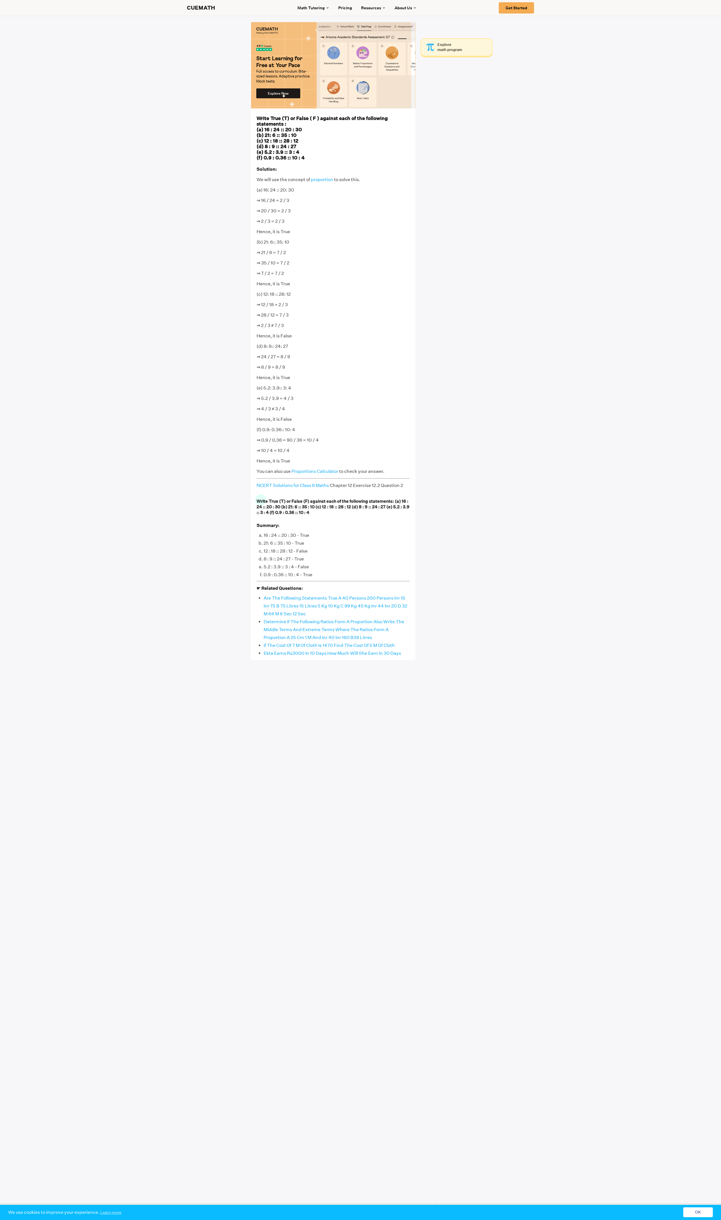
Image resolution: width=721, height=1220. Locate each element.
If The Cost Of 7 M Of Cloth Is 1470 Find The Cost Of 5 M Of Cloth (329, 645)
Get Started (516, 7)
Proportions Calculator (314, 471)
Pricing (345, 7)
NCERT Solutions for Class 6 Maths (293, 485)
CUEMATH (201, 8)
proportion (322, 179)
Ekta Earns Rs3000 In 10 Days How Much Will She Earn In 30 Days (332, 653)
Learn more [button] (110, 1212)
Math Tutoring (311, 7)
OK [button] (698, 1212)
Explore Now (278, 93)
